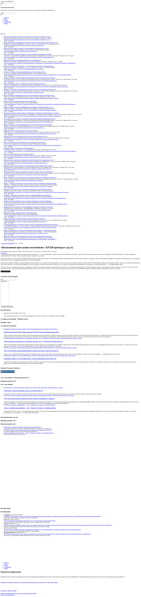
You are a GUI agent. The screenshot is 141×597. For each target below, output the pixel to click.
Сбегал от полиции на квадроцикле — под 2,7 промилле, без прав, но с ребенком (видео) (29, 66)
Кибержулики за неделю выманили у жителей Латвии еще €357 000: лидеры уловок (28, 165)
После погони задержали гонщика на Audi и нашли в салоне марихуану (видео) (26, 48)
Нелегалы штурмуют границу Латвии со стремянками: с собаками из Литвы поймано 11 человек (32, 113)
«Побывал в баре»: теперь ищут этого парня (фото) (19, 148)
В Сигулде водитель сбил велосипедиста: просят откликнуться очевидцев (24, 142)
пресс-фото (4, 253)
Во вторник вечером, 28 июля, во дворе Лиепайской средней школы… (23, 180)
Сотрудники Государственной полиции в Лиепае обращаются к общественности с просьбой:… (30, 133)
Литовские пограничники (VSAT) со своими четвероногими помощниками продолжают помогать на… (33, 116)
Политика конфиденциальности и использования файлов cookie (18, 593)
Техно (5, 19)
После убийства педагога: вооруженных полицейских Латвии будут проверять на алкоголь (30, 177)
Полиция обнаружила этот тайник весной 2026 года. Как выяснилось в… (24, 127)
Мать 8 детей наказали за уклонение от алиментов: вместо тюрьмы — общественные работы (30, 230)
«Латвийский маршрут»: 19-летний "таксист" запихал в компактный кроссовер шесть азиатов (31, 224)
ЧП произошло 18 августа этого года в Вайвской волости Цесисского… (24, 69)
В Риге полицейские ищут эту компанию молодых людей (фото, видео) (25, 83)
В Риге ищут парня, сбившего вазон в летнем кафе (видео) (20, 212)
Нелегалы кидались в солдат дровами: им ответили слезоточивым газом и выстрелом (28, 236)
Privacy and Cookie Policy (7, 595)
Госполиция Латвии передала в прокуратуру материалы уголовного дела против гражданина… (30, 80)
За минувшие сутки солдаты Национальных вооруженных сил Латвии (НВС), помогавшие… (30, 239)
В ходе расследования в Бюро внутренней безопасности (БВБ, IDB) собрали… (26, 163)
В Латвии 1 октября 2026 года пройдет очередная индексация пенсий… (24, 45)
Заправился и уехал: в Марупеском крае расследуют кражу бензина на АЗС (26, 136)
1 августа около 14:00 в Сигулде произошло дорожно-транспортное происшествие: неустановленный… (33, 145)
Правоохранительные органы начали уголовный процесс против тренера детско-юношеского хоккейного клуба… (36, 204)
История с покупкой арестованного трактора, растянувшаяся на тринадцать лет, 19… (27, 39)
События (6, 17)
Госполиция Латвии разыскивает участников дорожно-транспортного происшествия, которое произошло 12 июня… (36, 192)
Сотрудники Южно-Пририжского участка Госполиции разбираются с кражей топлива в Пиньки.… (31, 139)
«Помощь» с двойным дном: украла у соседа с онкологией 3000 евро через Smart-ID (27, 195)
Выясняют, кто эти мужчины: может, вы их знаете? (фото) (21, 130)
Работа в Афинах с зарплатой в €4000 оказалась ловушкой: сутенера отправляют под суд (28, 107)
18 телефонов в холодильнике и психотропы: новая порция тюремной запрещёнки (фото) (30, 119)
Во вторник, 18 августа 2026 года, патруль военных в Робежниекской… (24, 92)
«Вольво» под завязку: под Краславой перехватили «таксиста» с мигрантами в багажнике (30, 89)
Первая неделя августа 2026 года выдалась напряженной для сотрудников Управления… (28, 121)
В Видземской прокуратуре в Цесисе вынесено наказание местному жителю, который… (28, 186)
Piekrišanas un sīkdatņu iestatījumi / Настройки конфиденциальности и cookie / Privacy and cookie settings (29, 582)
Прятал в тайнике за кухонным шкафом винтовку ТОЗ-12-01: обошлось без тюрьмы (28, 124)
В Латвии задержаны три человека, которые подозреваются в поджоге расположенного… (29, 57)
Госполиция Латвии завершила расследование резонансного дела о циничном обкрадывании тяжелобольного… (35, 198)
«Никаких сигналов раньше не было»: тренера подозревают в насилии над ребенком (27, 201)
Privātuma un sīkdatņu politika (9, 590)
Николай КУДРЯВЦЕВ (7, 243)
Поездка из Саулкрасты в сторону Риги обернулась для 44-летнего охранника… (26, 174)
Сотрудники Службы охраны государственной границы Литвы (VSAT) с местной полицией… (30, 227)
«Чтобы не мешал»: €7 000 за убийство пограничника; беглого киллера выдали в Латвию (30, 77)
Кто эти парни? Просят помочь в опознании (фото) (19, 154)
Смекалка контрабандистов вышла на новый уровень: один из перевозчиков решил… (28, 210)
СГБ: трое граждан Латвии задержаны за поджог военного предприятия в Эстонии (28, 54)
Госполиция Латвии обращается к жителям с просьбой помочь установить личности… (28, 157)
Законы (6, 23)
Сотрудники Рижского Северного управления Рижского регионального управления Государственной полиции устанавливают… (40, 63)
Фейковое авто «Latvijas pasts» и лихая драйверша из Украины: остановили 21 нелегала (28, 207)
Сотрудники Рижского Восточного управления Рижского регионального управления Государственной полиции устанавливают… (40, 151)
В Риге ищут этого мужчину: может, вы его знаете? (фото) (20, 101)
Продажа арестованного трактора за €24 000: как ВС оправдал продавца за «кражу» (27, 36)
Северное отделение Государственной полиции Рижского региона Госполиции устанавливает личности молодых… (36, 86)
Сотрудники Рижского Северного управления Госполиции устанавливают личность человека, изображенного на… (36, 215)
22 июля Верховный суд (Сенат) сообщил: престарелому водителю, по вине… (25, 221)
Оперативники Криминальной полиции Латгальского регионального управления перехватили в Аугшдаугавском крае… (38, 75)
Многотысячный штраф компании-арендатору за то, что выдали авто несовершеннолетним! (29, 520)
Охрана (6, 20)
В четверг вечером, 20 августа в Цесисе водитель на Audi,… (21, 51)
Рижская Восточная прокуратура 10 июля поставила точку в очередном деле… (26, 233)
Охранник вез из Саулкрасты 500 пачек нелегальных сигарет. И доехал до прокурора (28, 171)
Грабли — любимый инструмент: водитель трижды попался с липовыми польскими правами (30, 183)
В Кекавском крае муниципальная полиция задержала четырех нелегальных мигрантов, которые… (31, 98)
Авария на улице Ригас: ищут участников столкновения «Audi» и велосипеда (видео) (28, 189)
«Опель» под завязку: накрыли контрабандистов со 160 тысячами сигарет (24, 72)
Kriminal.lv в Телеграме (8, 371)
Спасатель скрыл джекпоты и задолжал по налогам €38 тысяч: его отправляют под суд (29, 160)
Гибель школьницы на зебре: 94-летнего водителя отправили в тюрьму (24, 218)
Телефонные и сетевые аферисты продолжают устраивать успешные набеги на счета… (28, 168)
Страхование (7, 22)
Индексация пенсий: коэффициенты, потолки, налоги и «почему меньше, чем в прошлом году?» (31, 42)
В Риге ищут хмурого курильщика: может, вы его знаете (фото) (22, 60)
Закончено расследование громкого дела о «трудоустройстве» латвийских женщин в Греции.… (30, 110)
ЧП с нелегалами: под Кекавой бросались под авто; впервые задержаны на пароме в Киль (29, 95)
